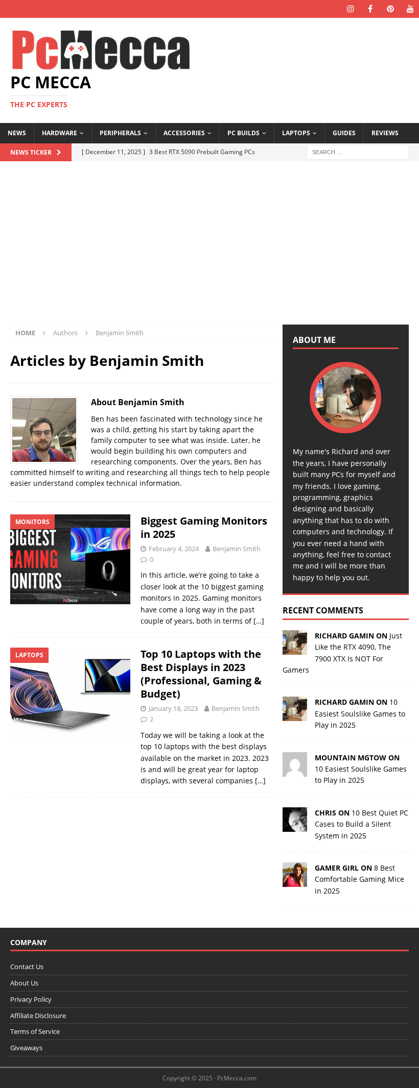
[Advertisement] (209, 248)
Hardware (59, 133)
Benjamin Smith (237, 548)
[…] (258, 621)
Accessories (184, 133)
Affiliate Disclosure (38, 1015)
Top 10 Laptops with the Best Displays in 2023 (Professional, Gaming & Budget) (201, 674)
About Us (24, 982)
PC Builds (243, 133)
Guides (344, 133)
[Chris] (295, 825)
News (17, 133)
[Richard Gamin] (295, 648)
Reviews (385, 133)
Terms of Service (35, 1031)
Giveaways (26, 1047)
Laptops (296, 133)
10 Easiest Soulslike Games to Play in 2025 (360, 713)
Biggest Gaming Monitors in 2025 (204, 527)
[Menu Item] (350, 9)
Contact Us (26, 966)
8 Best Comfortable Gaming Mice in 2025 (359, 879)
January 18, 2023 (173, 708)
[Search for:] (358, 151)
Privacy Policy (31, 999)
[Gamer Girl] (295, 881)
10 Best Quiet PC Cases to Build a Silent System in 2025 (361, 824)
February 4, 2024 (174, 548)
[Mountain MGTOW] (295, 770)
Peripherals (120, 133)
